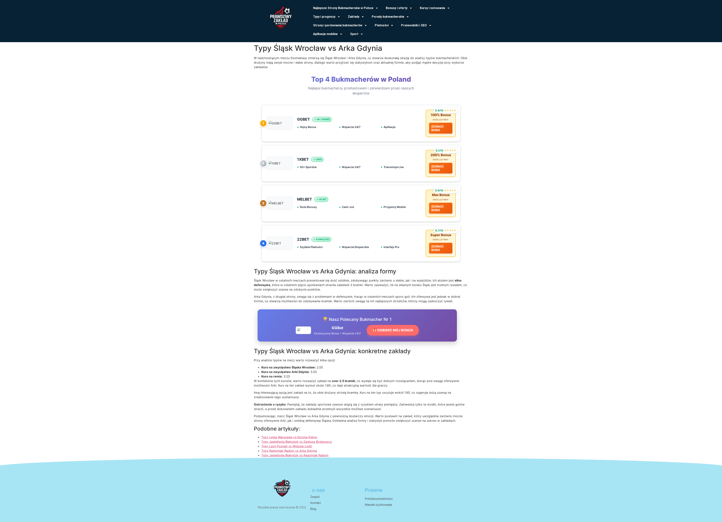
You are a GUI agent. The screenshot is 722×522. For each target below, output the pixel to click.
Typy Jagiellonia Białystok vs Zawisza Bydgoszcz (296, 442)
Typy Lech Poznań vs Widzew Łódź (286, 446)
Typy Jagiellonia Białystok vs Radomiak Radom (294, 455)
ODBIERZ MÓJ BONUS (394, 330)
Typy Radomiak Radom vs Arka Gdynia (289, 451)
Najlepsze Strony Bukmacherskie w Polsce (343, 8)
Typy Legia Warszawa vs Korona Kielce (289, 437)
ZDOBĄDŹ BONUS (437, 128)
